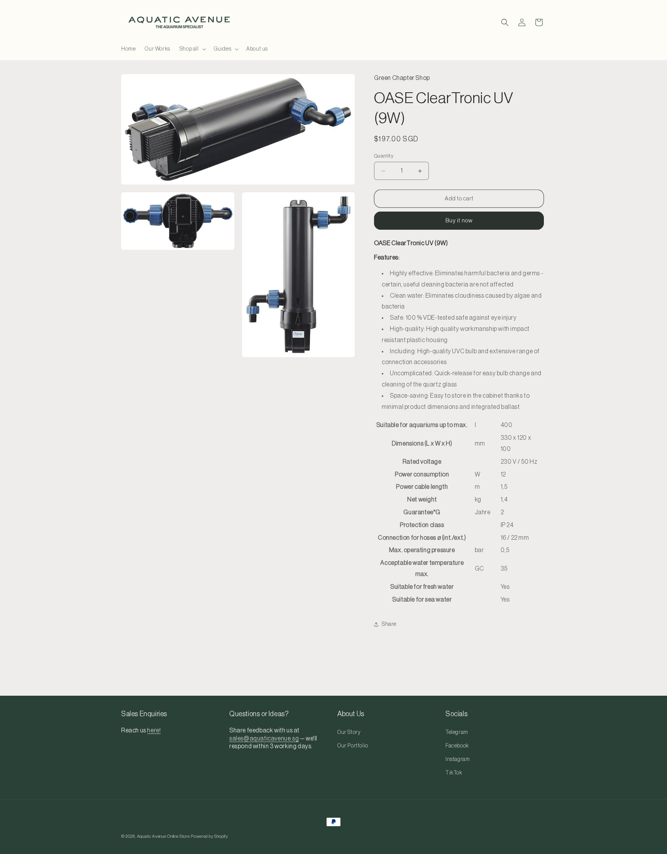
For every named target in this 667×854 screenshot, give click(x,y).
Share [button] (389, 624)
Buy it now (459, 221)
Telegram (456, 732)
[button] (192, 49)
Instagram (457, 759)
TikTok (453, 773)
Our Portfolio (352, 746)
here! (154, 730)
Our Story (349, 732)
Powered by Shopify (209, 836)
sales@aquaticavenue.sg (264, 738)
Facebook (457, 746)
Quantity (383, 155)
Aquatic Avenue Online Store (163, 836)
